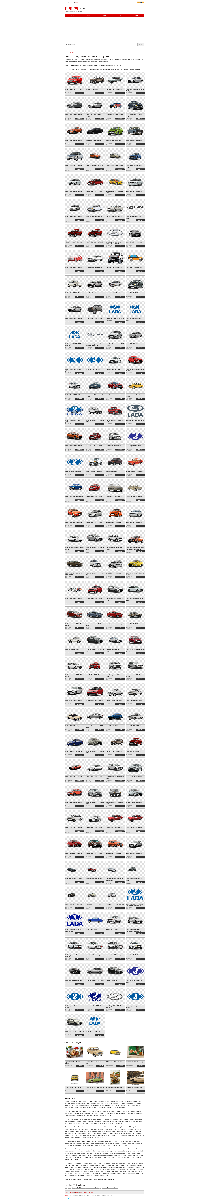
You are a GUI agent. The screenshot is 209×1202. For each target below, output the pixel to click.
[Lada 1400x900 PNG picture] (95, 691)
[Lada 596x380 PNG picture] (115, 513)
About (72, 15)
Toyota (69, 1188)
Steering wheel (76, 1188)
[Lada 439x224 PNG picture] (135, 131)
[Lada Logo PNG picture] (95, 1022)
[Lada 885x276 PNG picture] (75, 589)
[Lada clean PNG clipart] (135, 945)
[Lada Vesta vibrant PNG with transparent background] (135, 538)
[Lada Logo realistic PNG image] (75, 996)
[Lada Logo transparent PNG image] (135, 996)
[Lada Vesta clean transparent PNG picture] (135, 80)
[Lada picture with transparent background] (115, 869)
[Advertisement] (104, 29)
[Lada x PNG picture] (95, 79)
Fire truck (104, 1188)
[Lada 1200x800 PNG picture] (135, 232)
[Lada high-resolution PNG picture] (75, 945)
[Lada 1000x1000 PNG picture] (95, 665)
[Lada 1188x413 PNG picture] (115, 156)
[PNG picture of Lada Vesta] (95, 436)
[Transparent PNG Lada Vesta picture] (95, 385)
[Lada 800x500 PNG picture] (75, 436)
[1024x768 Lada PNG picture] (75, 233)
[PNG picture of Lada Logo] (75, 461)
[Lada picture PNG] (95, 920)
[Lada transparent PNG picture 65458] (115, 589)
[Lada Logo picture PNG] (135, 436)
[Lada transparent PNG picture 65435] (95, 742)
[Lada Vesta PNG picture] (135, 742)
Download (79, 93)
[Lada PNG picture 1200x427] (75, 869)
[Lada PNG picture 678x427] (75, 80)
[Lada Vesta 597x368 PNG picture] (135, 105)
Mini (66, 1188)
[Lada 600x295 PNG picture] (75, 793)
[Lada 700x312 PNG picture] (75, 105)
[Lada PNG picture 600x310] (75, 844)
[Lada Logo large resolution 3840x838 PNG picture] (95, 334)
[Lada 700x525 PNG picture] (135, 691)
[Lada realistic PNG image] (115, 945)
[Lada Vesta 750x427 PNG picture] (135, 156)
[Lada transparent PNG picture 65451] (95, 640)
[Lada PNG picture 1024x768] (95, 233)
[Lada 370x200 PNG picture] (135, 614)
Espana (76, 2)
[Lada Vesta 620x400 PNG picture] (115, 131)
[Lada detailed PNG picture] (75, 971)
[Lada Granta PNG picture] (115, 436)
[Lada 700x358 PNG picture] (115, 80)
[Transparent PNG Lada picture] (115, 895)
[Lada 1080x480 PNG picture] (75, 767)
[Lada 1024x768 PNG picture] (135, 334)
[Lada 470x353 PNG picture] (75, 283)
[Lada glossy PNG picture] (95, 895)
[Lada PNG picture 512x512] (135, 258)
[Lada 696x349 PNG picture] (95, 487)
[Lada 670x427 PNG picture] (135, 513)
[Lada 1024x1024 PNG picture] (135, 716)
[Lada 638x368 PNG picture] (115, 487)
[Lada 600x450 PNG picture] (135, 487)
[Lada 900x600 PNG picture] (75, 385)
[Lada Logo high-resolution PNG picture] (75, 920)
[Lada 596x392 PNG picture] (135, 767)
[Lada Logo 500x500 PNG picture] (95, 360)
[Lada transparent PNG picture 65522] (115, 182)
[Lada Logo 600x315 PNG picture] (75, 334)
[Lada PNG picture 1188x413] (95, 156)
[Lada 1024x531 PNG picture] (75, 742)
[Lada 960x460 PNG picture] (95, 182)
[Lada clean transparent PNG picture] (135, 869)
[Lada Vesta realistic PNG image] (95, 614)
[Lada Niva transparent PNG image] (115, 538)
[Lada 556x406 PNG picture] (115, 258)
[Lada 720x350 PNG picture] (115, 742)
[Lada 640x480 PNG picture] (115, 564)
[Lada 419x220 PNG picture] (75, 691)
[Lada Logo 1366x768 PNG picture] (135, 309)
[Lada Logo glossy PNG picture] (75, 410)
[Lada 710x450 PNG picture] (95, 589)
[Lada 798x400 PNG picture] (75, 207)
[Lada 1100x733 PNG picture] (75, 512)
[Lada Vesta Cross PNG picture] (75, 1022)
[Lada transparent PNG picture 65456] (75, 614)
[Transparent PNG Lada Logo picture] (135, 411)
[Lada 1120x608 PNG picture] (75, 156)
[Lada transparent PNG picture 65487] (95, 411)
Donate (88, 15)
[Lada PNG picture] (115, 971)
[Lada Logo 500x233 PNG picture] (75, 360)
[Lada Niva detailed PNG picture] (115, 462)
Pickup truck (110, 1188)
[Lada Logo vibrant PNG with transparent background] (135, 894)
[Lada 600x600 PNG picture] (95, 843)
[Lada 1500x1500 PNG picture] (75, 487)
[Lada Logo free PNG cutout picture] (135, 971)
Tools (120, 15)
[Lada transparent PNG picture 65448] (75, 665)
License (104, 15)
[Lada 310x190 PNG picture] (115, 207)
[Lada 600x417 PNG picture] (95, 309)
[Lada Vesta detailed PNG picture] (115, 640)
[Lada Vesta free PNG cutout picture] (135, 589)
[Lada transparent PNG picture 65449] (135, 640)
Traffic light (98, 1188)
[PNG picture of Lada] (115, 920)
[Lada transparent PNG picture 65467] (95, 538)
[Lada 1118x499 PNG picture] (75, 818)
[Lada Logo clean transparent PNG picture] (115, 309)
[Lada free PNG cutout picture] (95, 945)
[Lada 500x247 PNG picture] (115, 716)
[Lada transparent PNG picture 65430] (115, 767)
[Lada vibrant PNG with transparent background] (135, 920)
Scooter (116, 1188)
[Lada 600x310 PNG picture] (115, 844)
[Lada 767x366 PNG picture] (75, 131)
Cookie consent (83, 1192)
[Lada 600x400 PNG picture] (135, 283)
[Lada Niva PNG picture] (75, 640)
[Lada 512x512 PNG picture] (115, 818)
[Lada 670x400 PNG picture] (75, 309)
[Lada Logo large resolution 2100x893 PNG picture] (115, 232)
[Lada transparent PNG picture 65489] (135, 385)
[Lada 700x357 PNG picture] (135, 818)
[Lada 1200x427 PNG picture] (75, 895)
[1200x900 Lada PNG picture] (135, 462)
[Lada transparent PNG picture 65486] (115, 411)
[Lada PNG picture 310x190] (95, 207)
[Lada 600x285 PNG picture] (95, 767)
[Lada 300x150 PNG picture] (75, 182)
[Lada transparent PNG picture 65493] (135, 360)
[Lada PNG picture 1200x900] (115, 691)
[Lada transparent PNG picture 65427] (95, 793)
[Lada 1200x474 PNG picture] (115, 105)
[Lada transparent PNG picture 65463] (95, 563)
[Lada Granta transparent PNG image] (115, 334)
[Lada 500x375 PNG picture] (95, 513)
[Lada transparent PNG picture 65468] (75, 538)
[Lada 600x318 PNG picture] (95, 283)
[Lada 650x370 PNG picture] (135, 843)
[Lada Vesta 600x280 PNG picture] (95, 131)
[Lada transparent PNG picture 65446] (115, 665)
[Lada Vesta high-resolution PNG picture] (75, 563)
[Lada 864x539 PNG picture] (75, 258)
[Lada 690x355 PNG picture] (95, 818)
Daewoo (87, 1188)
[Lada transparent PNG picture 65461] (135, 563)
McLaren (82, 1188)
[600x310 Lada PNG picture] (135, 793)
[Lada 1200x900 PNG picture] (75, 716)
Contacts (137, 15)
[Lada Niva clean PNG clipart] (95, 462)
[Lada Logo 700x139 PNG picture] (135, 207)
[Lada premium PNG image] (95, 869)
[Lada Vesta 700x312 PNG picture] (95, 105)
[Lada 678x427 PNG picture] (135, 182)
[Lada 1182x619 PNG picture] (115, 283)
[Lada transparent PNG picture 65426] (115, 793)
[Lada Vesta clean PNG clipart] (115, 614)
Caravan (92, 1188)
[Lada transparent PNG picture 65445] (135, 665)
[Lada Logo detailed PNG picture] (115, 996)
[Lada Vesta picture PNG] (115, 385)
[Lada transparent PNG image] (95, 971)
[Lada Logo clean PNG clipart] (95, 996)
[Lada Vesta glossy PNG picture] (115, 360)
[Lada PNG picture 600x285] (95, 258)
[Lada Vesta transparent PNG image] (95, 716)
